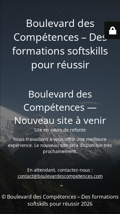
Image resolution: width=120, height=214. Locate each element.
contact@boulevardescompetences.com (60, 176)
